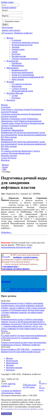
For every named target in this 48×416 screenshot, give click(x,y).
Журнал (10, 38)
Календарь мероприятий (22, 72)
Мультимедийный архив (22, 91)
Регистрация (7, 27)
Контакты (11, 100)
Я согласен (6, 414)
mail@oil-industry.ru (8, 385)
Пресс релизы (8, 296)
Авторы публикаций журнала (25, 59)
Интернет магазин (9, 155)
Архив (14, 52)
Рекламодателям (19, 56)
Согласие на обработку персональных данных (11, 391)
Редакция (13, 112)
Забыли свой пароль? (11, 30)
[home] (1, 162)
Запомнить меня (12, 21)
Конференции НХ (19, 70)
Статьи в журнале (19, 88)
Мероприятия (18, 65)
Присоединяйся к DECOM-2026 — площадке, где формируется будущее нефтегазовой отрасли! (22, 350)
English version (7, 2)
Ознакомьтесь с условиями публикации (23, 291)
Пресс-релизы (18, 79)
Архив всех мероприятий (23, 75)
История (10, 82)
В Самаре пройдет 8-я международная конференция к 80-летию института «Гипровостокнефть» (23, 336)
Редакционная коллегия (22, 45)
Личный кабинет (8, 7)
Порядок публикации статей (13, 119)
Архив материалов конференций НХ (28, 77)
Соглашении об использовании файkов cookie (23, 409)
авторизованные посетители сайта (16, 247)
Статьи (15, 95)
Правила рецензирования (30, 121)
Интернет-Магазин (15, 93)
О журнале (16, 40)
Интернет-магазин (14, 367)
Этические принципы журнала (25, 42)
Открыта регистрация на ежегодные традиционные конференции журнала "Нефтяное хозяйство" (23, 343)
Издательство (12, 61)
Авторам (15, 47)
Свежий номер (18, 49)
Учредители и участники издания (15, 109)
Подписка (16, 54)
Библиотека (17, 86)
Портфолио (17, 63)
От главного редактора (22, 84)
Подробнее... (6, 232)
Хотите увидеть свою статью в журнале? (28, 289)
